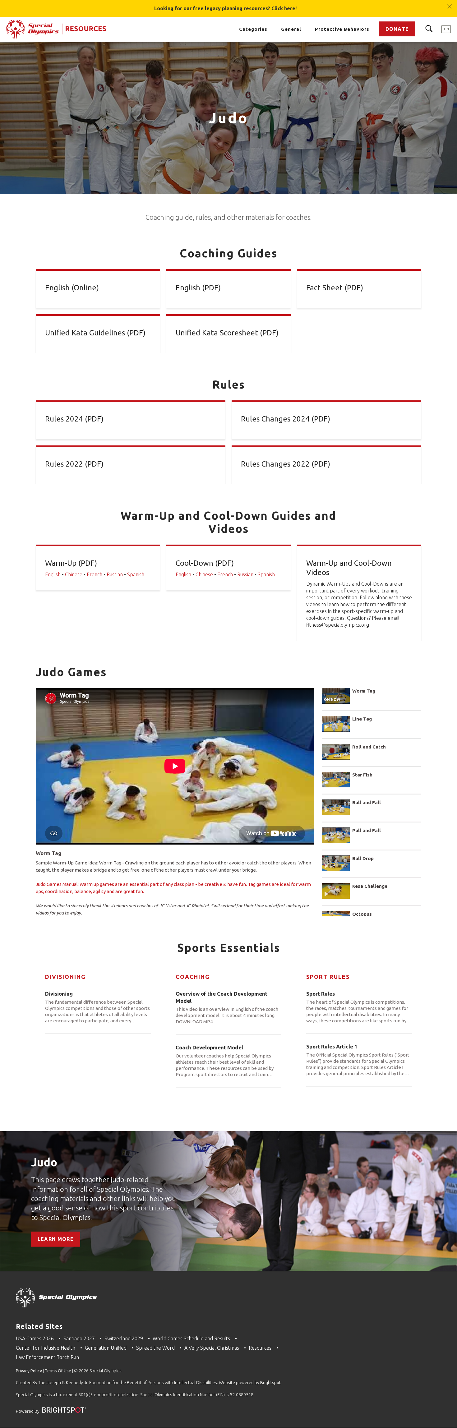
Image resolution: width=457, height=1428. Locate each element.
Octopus (362, 914)
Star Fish (362, 774)
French (94, 574)
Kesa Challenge (369, 886)
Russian (115, 574)
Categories (253, 29)
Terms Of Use (58, 1370)
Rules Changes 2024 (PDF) (285, 419)
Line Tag (362, 718)
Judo (44, 1162)
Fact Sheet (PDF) (334, 287)
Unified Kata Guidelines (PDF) (95, 333)
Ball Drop (363, 858)
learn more (56, 1239)
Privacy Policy (29, 1370)
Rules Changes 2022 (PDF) (285, 464)
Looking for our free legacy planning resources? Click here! (225, 8)
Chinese (73, 574)
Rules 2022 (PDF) (74, 464)
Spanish (135, 574)
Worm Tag (363, 690)
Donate (397, 29)
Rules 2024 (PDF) (74, 419)
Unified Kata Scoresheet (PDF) (227, 333)
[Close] (449, 3)
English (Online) (72, 287)
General (291, 29)
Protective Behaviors (342, 29)
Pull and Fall (366, 830)
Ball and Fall (366, 802)
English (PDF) (198, 287)
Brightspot (270, 1382)
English (53, 574)
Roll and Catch (369, 746)
